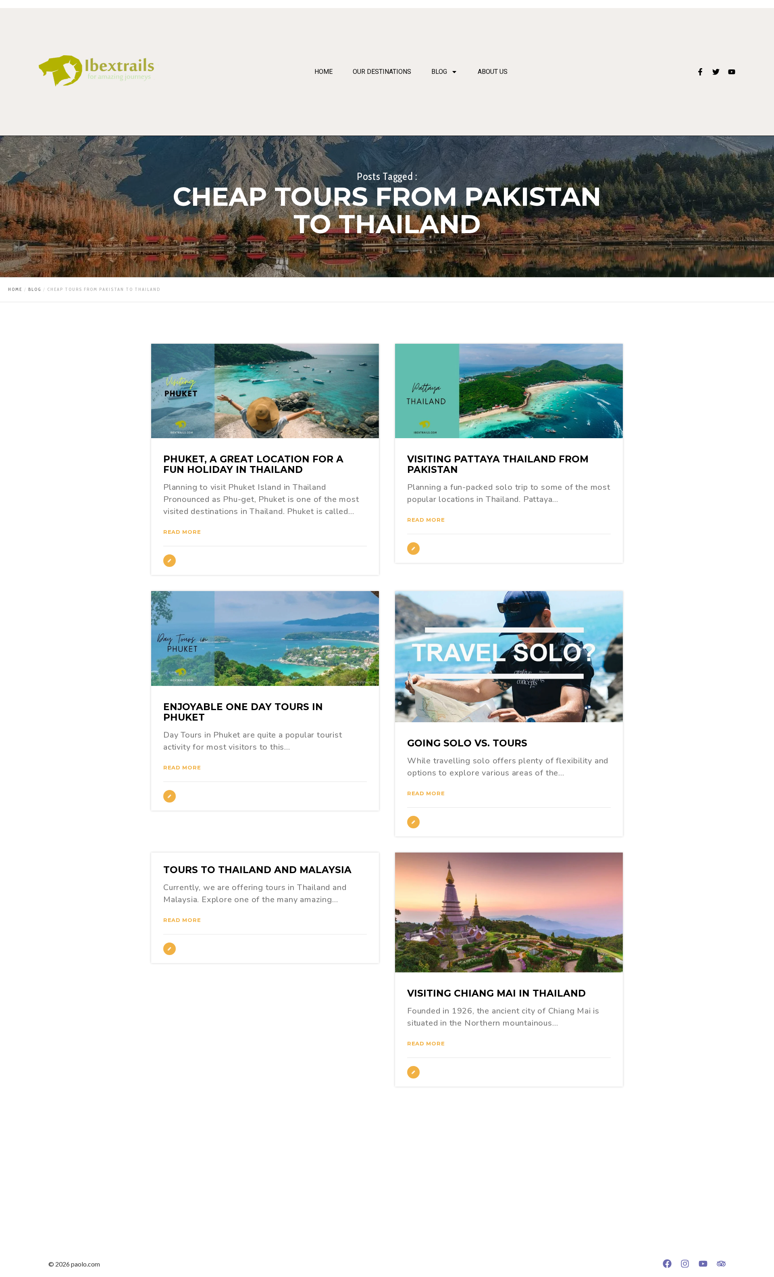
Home (323, 71)
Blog (439, 71)
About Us (493, 71)
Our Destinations (382, 71)
